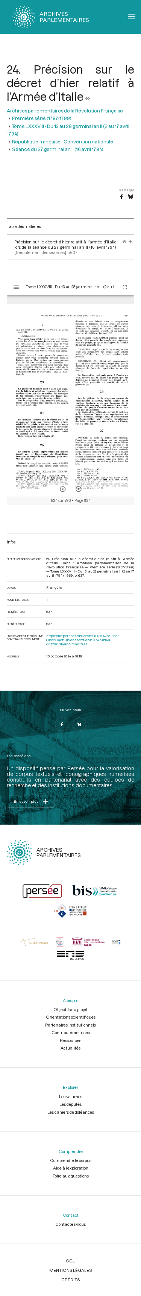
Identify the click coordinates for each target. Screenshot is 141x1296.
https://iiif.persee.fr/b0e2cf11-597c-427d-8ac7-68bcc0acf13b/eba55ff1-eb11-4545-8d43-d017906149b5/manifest (83, 640)
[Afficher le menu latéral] (16, 287)
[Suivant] (78, 489)
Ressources (70, 1040)
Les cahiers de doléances (70, 1112)
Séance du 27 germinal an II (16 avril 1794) (57, 149)
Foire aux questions (71, 1175)
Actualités (70, 1047)
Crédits (70, 1279)
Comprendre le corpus (70, 1160)
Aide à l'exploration (70, 1167)
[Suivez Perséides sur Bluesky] (79, 724)
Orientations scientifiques (71, 1016)
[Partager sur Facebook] (121, 197)
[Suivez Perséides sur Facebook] (61, 724)
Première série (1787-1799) (41, 118)
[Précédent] (63, 489)
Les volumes (70, 1096)
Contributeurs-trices (71, 1032)
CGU (71, 1260)
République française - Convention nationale (62, 141)
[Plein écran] (125, 287)
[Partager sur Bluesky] (130, 197)
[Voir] (87, 96)
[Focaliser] (131, 241)
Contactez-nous (70, 1224)
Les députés (70, 1104)
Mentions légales (70, 1270)
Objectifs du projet (70, 1009)
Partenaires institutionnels (70, 1024)
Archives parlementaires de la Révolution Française (65, 110)
